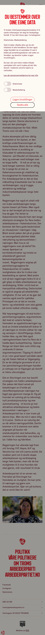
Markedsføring (19, 90)
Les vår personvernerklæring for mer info (21, 75)
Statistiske (17, 84)
